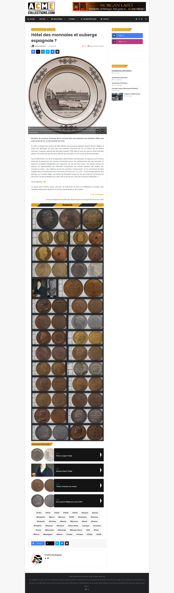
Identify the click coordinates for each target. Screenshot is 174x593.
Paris (97, 530)
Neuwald (62, 530)
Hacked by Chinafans (119, 78)
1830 (75, 513)
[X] (38, 52)
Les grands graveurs (38, 29)
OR (88, 530)
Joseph (86, 526)
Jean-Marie (73, 526)
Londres (97, 526)
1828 (66, 513)
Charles (95, 517)
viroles (80, 534)
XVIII (99, 534)
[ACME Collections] (41, 8)
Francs (94, 521)
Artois (95, 513)
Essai (85, 521)
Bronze (62, 517)
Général (49, 526)
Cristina (53, 521)
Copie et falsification (132, 94)
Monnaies (50, 530)
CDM (72, 517)
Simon (59, 534)
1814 (48, 513)
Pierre (36, 534)
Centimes (83, 517)
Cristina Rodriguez (40, 46)
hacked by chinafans (122, 71)
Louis (39, 530)
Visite (90, 534)
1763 (39, 513)
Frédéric (38, 526)
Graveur (61, 526)
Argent (85, 513)
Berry (52, 517)
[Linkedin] (43, 52)
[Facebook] (33, 52)
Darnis (63, 521)
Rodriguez (48, 534)
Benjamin (41, 517)
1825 (57, 513)
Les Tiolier (51, 29)
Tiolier (69, 534)
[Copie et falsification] (117, 96)
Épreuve (74, 521)
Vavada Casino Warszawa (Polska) (125, 88)
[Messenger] (53, 52)
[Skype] (48, 52)
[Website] (45, 558)
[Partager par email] (57, 52)
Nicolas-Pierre (76, 530)
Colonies (41, 521)
